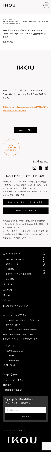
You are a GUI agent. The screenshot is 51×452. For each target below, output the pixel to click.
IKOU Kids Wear (13, 360)
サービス (8, 284)
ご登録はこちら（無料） (24, 210)
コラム (6, 295)
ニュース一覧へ (25, 130)
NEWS (11, 19)
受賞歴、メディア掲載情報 (18, 274)
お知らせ (8, 289)
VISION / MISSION (15, 259)
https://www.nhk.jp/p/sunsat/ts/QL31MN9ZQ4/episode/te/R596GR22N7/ (25, 109)
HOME (5, 19)
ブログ (6, 300)
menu (46, 5)
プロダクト (9, 345)
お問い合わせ (10, 374)
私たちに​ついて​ (12, 254)
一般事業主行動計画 (12, 390)
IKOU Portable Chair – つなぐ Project (19, 334)
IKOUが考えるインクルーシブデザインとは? (24, 320)
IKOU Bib (10, 355)
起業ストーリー (13, 264)
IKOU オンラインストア (15, 305)
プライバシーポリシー (15, 379)
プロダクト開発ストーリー (17, 325)
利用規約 (7, 385)
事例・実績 (9, 365)
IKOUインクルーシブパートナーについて (24, 202)
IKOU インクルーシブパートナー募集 (21, 329)
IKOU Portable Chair (14, 351)
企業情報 (10, 269)
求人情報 (10, 279)
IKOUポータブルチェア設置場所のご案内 (20, 339)
